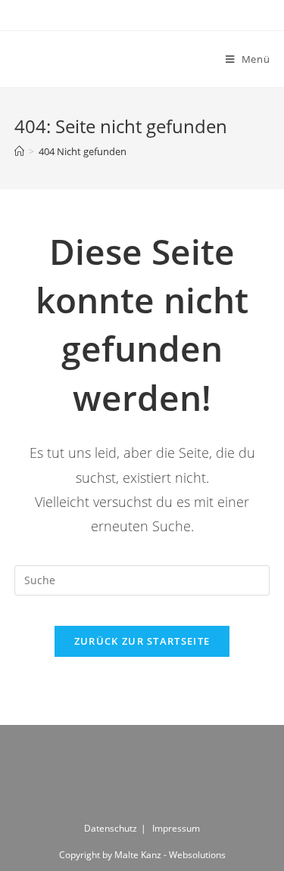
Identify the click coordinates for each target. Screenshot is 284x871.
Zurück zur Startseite (142, 641)
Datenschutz (110, 828)
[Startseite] (19, 151)
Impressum (176, 828)
